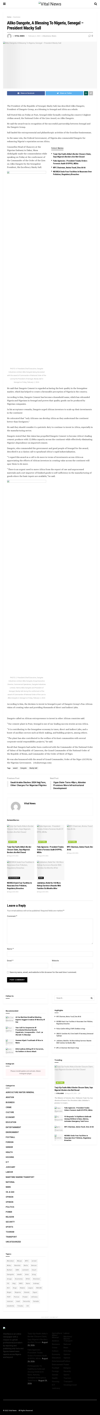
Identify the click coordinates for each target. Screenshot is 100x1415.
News (54, 36)
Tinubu (20, 1306)
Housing (10, 1157)
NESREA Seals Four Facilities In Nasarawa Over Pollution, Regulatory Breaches (19, 886)
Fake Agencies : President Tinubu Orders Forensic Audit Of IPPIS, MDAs (50, 850)
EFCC (28, 1279)
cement (25, 1270)
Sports (9, 1227)
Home (9, 17)
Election (36, 1279)
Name (10, 949)
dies (27, 1274)
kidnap (36, 1283)
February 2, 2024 (34, 36)
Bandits (17, 1265)
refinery (34, 1297)
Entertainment (13, 1127)
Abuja (19, 1261)
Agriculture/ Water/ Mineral (20, 1092)
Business (16, 17)
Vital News (19, 36)
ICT (7, 1162)
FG (8, 1283)
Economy (10, 1117)
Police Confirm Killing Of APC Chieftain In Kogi (70, 1029)
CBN (17, 1270)
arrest (34, 1261)
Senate (36, 1301)
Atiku (9, 1265)
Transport (11, 1237)
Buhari (9, 1270)
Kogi (15, 1288)
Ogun (35, 1292)
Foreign (9, 1142)
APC (26, 1261)
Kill (8, 1288)
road (18, 1301)
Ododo (26, 1292)
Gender (9, 1147)
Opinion (9, 1197)
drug (34, 1274)
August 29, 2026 (13, 856)
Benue (34, 1265)
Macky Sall (33, 768)
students (10, 1306)
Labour (9, 1172)
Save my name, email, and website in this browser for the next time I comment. (43, 972)
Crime (8, 1107)
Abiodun (10, 1261)
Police (16, 1297)
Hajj (14, 1283)
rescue (10, 1301)
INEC (21, 1283)
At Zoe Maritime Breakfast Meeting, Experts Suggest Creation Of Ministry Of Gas (30, 1019)
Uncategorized (13, 1242)
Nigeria (18, 1292)
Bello (26, 1265)
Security (10, 1222)
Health (9, 1152)
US (28, 1306)
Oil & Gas (10, 1192)
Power (9, 1212)
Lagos (30, 1288)
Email (10, 960)
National (12, 842)
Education (11, 1122)
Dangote (23, 768)
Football (10, 1137)
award (15, 768)
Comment (12, 916)
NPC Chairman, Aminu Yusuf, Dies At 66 (69, 167)
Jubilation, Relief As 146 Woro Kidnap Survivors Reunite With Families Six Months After (49, 886)
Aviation (10, 1097)
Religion (10, 1217)
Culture (10, 1112)
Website (55, 961)
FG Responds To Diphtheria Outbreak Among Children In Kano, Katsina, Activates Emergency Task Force (77, 1119)
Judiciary (10, 1167)
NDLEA (39, 1288)
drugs (9, 1279)
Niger (9, 1292)
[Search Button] (91, 998)
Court (34, 1270)
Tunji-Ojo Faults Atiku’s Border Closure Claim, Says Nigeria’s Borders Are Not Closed (19, 850)
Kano (28, 1283)
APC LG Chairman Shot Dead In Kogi (67, 1048)
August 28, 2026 (73, 853)
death (19, 1274)
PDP (9, 1297)
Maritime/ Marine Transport (20, 1177)
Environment (14, 878)
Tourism (10, 1232)
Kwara (22, 1288)
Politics (10, 1207)
